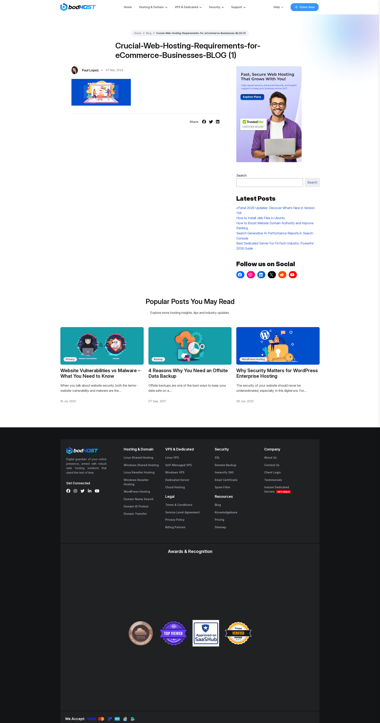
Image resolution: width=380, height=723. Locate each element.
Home (128, 7)
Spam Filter (222, 487)
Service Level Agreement (182, 512)
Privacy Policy (174, 519)
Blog (148, 33)
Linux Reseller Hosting (139, 472)
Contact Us (271, 465)
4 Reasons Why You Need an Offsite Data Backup (188, 373)
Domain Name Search (139, 499)
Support (236, 7)
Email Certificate (226, 480)
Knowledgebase (226, 512)
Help (277, 7)
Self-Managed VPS (178, 465)
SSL (217, 457)
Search (241, 175)
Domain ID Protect (136, 506)
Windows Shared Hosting (141, 465)
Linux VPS (172, 457)
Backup (158, 359)
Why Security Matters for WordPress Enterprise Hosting (277, 373)
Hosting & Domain (151, 7)
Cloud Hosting (175, 487)
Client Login (272, 472)
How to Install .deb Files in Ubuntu (260, 218)
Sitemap (220, 527)
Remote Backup (225, 465)
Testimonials (273, 480)
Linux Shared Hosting (138, 457)
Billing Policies (175, 527)
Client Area (307, 7)
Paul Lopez (90, 70)
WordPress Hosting (253, 359)
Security (214, 7)
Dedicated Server (177, 480)
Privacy (70, 359)
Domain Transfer (135, 513)
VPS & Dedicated (186, 7)
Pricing (219, 519)
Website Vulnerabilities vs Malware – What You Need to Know (100, 373)
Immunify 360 (224, 472)
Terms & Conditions (178, 504)
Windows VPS (174, 472)
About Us (270, 457)
